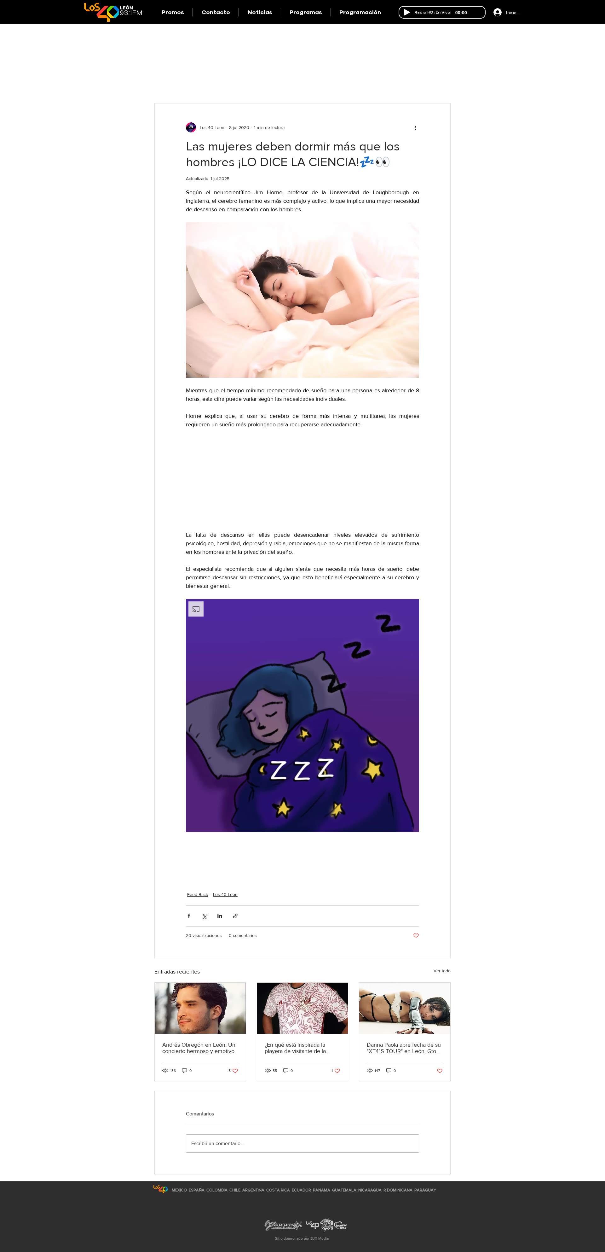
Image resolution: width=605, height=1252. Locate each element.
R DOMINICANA (397, 1190)
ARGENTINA (253, 1190)
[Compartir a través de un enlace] (235, 916)
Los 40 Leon (225, 894)
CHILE (234, 1190)
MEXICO (179, 1190)
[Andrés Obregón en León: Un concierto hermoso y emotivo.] (200, 1008)
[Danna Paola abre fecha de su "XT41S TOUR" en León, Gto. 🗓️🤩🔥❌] (404, 1008)
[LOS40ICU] (160, 1189)
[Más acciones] (415, 127)
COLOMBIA (217, 1190)
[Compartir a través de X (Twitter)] (204, 916)
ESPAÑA (197, 1190)
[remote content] (302, 484)
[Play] (407, 12)
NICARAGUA (370, 1190)
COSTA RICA (278, 1190)
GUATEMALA (344, 1190)
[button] (306, 12)
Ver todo (442, 970)
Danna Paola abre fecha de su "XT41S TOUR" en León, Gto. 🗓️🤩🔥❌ (404, 1048)
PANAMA (321, 1190)
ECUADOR (301, 1190)
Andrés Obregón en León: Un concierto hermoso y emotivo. (199, 1048)
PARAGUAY (425, 1190)
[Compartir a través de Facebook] (189, 916)
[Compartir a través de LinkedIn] (220, 916)
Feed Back (197, 894)
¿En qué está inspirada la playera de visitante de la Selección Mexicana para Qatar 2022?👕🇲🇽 (295, 1048)
